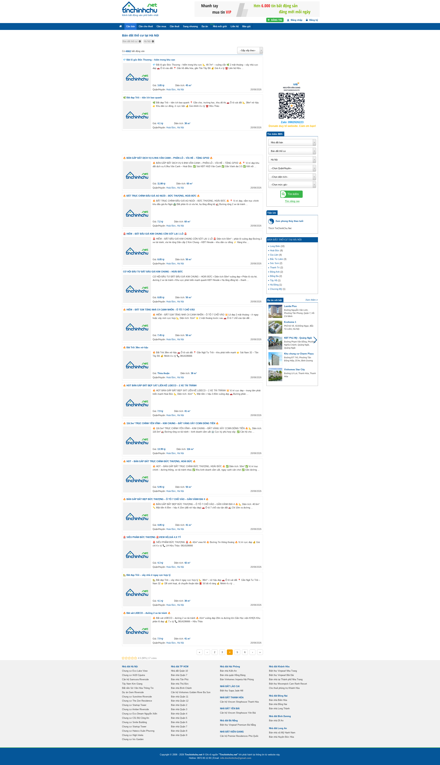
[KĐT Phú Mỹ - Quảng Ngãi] (275, 343)
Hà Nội (180, 89)
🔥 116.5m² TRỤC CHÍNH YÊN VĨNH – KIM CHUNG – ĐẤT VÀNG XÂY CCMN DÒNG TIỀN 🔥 (171, 423)
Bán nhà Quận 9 (179, 735)
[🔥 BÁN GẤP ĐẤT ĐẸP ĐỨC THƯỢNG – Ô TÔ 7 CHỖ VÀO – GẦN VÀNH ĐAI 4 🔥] (137, 516)
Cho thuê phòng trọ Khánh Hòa (284, 688)
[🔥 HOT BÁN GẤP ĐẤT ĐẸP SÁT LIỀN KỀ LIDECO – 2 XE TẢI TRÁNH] (137, 403)
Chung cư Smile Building (134, 722)
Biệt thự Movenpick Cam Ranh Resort (288, 683)
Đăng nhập (296, 20)
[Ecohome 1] (275, 327)
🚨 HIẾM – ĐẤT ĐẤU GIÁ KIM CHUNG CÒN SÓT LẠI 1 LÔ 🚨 (155, 234)
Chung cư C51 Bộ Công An (135, 718)
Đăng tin (276, 20)
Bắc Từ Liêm (277, 259)
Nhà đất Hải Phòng (230, 666)
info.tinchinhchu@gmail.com (235, 758)
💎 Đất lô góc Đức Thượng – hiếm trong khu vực (149, 59)
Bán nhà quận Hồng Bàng (232, 675)
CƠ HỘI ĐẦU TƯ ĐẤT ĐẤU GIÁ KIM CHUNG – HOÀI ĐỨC (153, 271)
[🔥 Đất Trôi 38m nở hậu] (137, 365)
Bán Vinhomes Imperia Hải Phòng (237, 679)
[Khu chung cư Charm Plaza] (275, 358)
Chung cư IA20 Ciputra (133, 675)
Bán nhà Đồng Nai (278, 704)
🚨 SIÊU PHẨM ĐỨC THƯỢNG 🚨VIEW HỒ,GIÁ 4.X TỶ (152, 537)
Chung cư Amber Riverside (135, 709)
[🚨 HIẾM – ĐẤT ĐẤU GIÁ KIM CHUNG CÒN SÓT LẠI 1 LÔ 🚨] (137, 251)
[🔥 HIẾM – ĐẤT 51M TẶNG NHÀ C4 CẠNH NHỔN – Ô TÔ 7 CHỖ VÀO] (137, 327)
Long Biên (275, 246)
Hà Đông (274, 284)
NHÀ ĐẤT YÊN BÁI (230, 708)
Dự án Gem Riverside (133, 692)
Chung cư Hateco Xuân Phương (138, 731)
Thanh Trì (275, 267)
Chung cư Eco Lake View (134, 671)
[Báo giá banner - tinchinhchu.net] (257, 9)
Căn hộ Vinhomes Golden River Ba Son (190, 692)
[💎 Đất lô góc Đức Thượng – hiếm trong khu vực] (137, 77)
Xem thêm (310, 300)
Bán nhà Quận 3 (179, 709)
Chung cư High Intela (132, 735)
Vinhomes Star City (294, 369)
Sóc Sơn (275, 263)
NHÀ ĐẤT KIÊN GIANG (232, 731)
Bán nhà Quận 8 (179, 731)
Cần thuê (174, 26)
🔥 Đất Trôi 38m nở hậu (135, 347)
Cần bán (130, 26)
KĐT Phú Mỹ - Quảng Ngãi (298, 338)
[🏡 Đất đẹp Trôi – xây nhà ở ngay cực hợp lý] (137, 592)
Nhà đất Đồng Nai (278, 695)
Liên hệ (235, 26)
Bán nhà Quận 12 (179, 700)
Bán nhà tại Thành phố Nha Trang (285, 679)
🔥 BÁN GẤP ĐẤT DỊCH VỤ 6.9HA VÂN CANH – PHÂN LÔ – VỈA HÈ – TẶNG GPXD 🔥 (168, 158)
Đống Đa (274, 276)
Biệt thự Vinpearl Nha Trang (283, 671)
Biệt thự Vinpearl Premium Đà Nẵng (238, 725)
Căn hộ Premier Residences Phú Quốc (239, 736)
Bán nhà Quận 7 (179, 675)
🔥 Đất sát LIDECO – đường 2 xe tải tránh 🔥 (146, 613)
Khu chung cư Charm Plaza (299, 353)
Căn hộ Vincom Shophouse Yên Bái (238, 713)
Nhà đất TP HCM (179, 666)
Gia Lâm (274, 255)
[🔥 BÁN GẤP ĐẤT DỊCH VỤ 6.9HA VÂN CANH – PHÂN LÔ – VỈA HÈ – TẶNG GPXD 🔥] (137, 175)
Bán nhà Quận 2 (179, 705)
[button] (313, 341)
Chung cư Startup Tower (134, 705)
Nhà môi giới (218, 25)
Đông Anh (275, 272)
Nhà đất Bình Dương (280, 716)
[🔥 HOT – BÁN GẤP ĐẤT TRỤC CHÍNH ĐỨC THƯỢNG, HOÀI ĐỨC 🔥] (137, 479)
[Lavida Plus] (275, 311)
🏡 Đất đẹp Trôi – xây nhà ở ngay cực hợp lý (146, 575)
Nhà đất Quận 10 (179, 671)
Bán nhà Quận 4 (179, 713)
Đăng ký (313, 20)
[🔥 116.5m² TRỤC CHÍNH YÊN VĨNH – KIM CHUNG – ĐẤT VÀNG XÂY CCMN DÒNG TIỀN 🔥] (137, 441)
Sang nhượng (190, 26)
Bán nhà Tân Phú (179, 679)
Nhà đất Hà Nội (130, 666)
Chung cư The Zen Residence (137, 700)
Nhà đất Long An (278, 728)
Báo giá (246, 26)
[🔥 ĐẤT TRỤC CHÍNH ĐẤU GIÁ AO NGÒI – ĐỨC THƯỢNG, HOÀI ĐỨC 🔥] (137, 213)
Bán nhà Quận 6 (179, 722)
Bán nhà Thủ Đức (180, 683)
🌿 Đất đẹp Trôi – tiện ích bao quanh (142, 97)
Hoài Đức (171, 89)
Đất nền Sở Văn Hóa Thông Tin (137, 688)
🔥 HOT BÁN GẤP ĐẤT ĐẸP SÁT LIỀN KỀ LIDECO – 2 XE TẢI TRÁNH (159, 385)
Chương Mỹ (276, 289)
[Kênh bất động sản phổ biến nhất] (139, 7)
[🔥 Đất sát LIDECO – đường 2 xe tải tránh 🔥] (137, 630)
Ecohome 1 (290, 322)
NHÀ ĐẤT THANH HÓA (232, 697)
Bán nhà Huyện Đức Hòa (281, 737)
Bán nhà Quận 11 (179, 696)
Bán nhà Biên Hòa (278, 700)
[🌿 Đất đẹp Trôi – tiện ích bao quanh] (137, 115)
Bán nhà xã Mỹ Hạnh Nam (282, 732)
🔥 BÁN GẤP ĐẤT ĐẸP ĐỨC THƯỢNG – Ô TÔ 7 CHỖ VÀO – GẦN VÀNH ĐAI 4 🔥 (165, 499)
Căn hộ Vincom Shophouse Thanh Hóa (239, 702)
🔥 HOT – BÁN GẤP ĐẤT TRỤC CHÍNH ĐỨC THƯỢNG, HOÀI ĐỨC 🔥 (159, 461)
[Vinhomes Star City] (275, 374)
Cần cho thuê (146, 26)
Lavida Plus (290, 306)
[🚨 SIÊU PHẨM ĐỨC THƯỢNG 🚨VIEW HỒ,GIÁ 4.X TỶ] (137, 554)
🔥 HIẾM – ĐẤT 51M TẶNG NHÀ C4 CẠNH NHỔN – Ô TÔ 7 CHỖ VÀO (159, 309)
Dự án (205, 26)
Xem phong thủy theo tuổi (289, 221)
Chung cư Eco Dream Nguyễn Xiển (139, 713)
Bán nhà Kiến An (228, 671)
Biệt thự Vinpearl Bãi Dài (281, 675)
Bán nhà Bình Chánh (181, 688)
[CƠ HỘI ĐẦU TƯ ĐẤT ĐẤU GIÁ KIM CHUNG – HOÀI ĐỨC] (137, 289)
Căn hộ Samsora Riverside (135, 679)
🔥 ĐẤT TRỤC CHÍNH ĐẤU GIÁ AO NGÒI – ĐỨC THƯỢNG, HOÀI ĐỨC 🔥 (161, 196)
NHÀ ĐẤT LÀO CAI (230, 686)
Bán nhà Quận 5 (179, 718)
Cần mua (161, 26)
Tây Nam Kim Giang (132, 683)
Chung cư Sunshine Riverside (137, 696)
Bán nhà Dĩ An (276, 720)
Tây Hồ (274, 280)
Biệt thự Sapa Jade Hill (231, 690)
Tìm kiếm (293, 194)
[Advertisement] (192, 142)
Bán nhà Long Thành (279, 708)
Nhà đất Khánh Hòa (279, 666)
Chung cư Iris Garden (133, 739)
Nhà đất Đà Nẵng (229, 720)
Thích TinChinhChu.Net (280, 228)
